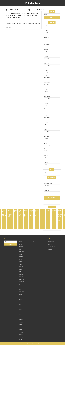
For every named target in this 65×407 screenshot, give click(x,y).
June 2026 (20, 242)
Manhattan (48, 210)
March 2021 (46, 124)
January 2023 (21, 289)
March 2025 (46, 56)
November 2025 (47, 39)
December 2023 (47, 77)
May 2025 (46, 51)
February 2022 (46, 112)
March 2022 (46, 110)
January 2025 (21, 266)
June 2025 (46, 49)
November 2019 (47, 136)
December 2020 (21, 312)
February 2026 (46, 35)
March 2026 (46, 32)
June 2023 (46, 86)
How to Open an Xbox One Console (25, 213)
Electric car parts (15, 211)
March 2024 (46, 72)
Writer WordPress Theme (29, 343)
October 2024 (46, 63)
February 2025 (46, 58)
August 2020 (46, 131)
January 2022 (46, 115)
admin (17, 19)
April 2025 (20, 261)
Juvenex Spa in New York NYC (36, 213)
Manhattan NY (54, 211)
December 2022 (47, 96)
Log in (45, 172)
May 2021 (46, 122)
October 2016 (46, 162)
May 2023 (46, 89)
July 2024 (45, 68)
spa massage (46, 190)
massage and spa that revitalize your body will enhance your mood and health (60, 216)
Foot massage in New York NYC (20, 213)
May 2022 (46, 105)
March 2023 (46, 91)
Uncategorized (46, 192)
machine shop (46, 185)
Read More (8, 27)
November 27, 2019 (10, 19)
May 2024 (46, 70)
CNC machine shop (47, 180)
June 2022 (46, 103)
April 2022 (46, 108)
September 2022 (47, 98)
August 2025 (46, 46)
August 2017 (46, 155)
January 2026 (46, 37)
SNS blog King (33, 3)
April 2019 (46, 138)
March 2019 (46, 141)
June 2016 (46, 164)
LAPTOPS (42, 210)
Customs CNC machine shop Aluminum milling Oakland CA (4, 215)
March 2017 (46, 157)
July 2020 (20, 317)
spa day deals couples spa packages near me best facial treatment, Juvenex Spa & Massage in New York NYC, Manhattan (22, 15)
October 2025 (46, 42)
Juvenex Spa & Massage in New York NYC (31, 213)
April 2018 (46, 148)
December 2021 (47, 117)
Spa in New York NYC (51, 246)
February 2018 (46, 150)
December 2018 (47, 145)
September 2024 (47, 65)
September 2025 (47, 44)
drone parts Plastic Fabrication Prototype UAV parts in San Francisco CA (10, 215)
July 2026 (45, 25)
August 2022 (21, 294)
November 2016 (47, 159)
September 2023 (47, 82)
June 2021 (46, 119)
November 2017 (47, 152)
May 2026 (46, 30)
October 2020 (46, 129)
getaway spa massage (48, 183)
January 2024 (46, 75)
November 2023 (47, 79)
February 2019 (46, 143)
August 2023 (46, 84)
